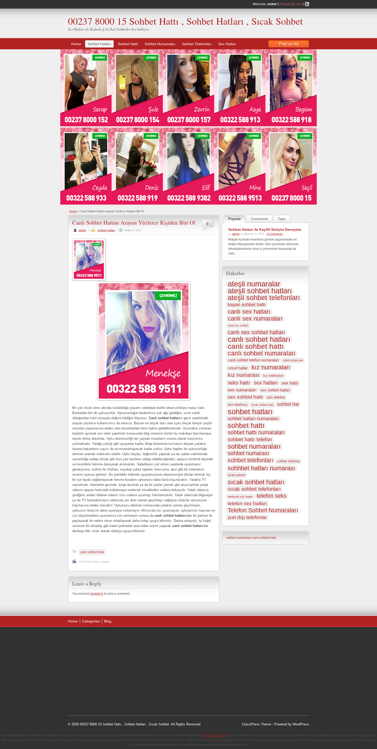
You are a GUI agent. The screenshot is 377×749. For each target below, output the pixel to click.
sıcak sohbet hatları (256, 482)
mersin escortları (93, 689)
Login (298, 4)
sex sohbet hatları (275, 390)
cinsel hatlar (238, 368)
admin (82, 230)
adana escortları (107, 637)
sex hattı (290, 383)
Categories (91, 621)
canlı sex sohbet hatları (256, 332)
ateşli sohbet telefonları (264, 298)
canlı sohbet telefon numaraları (253, 360)
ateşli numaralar (254, 284)
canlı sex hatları (249, 311)
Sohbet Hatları (99, 44)
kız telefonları (273, 376)
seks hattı (239, 383)
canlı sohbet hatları (259, 339)
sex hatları (266, 383)
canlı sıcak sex (293, 360)
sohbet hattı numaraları (256, 432)
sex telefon (276, 397)
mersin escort (94, 695)
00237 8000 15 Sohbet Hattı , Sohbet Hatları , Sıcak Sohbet (185, 20)
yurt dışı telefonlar (247, 517)
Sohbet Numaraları (160, 44)
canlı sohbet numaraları (261, 353)
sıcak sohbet (236, 475)
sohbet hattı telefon (250, 439)
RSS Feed (307, 4)
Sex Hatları (227, 44)
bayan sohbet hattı (247, 304)
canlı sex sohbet (238, 325)
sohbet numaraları (254, 446)
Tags (281, 219)
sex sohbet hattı (245, 397)
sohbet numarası (248, 453)
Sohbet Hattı (128, 44)
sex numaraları (242, 390)
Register (286, 4)
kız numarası (244, 375)
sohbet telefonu (288, 461)
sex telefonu (237, 404)
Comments (259, 219)
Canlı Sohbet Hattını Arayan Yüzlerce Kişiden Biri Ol (133, 222)
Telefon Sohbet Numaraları (263, 510)
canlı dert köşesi (93, 676)
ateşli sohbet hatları (260, 291)
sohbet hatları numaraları (253, 418)
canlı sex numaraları (255, 318)
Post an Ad (289, 44)
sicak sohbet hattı (262, 404)
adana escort (82, 637)
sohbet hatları (250, 412)
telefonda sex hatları (240, 496)
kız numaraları (271, 367)
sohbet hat (288, 404)
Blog (107, 621)
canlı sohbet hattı (92, 552)
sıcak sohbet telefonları (254, 489)
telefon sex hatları (247, 503)
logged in (96, 594)
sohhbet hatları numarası (261, 468)
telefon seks (271, 496)
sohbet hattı (246, 425)
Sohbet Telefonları (197, 44)
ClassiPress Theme (256, 724)
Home (76, 44)
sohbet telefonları (250, 460)
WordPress (301, 724)
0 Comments (275, 233)
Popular (234, 219)
